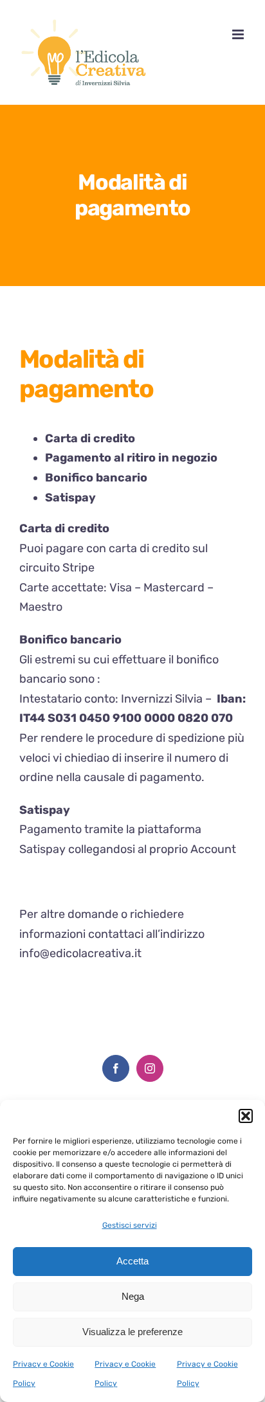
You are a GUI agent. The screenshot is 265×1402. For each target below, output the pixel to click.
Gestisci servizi (129, 1225)
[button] (245, 1116)
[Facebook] (115, 1068)
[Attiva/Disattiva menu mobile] (239, 34)
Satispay (42, 849)
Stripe (78, 568)
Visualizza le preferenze (132, 1331)
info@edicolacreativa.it (80, 953)
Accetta (132, 1260)
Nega (133, 1296)
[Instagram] (149, 1068)
